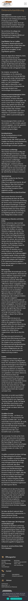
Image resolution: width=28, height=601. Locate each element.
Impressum (8, 548)
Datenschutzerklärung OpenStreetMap (13, 192)
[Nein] (26, 596)
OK (8, 598)
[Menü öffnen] (25, 4)
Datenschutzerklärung (16, 598)
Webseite (23, 505)
